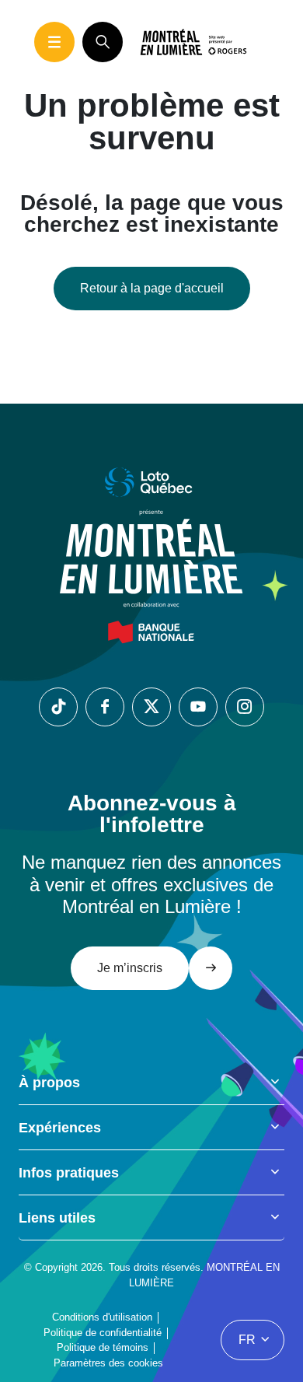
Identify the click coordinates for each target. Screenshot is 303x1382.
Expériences (60, 1127)
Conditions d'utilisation (102, 1317)
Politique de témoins (102, 1347)
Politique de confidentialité (103, 1332)
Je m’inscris (129, 967)
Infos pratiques (69, 1173)
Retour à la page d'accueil (152, 288)
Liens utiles (57, 1218)
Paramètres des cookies (108, 1363)
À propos (49, 1082)
